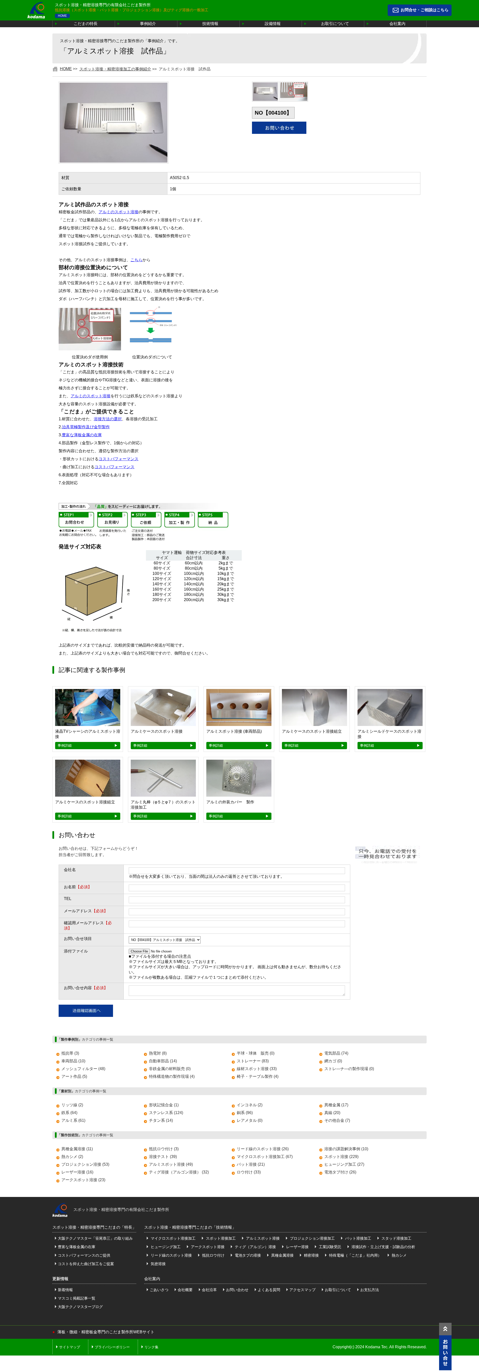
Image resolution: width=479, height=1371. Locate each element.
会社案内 (397, 23)
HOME (62, 15)
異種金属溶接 (282, 1255)
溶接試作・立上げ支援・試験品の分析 (383, 1247)
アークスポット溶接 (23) (83, 1180)
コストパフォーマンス (118, 459)
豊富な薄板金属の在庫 (82, 435)
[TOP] (445, 1329)
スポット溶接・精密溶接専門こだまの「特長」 (94, 1227)
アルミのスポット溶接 (118, 212)
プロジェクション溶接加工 (312, 1238)
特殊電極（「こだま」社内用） (354, 1255)
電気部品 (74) (336, 1053)
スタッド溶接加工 (395, 1238)
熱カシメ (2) (72, 1156)
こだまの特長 (86, 23)
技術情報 (210, 23)
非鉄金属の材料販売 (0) (170, 1069)
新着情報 (65, 1290)
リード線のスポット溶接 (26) (263, 1149)
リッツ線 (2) (72, 1105)
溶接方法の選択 (108, 419)
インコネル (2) (249, 1105)
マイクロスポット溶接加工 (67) (265, 1156)
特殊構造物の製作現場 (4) (172, 1076)
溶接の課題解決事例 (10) (346, 1149)
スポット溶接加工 (220, 1238)
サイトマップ (69, 1347)
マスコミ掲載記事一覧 (76, 1298)
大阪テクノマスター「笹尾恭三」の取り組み (95, 1238)
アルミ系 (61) (73, 1120)
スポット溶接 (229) (341, 1156)
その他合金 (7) (337, 1120)
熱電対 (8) (158, 1053)
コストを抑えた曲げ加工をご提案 (86, 1264)
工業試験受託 (329, 1247)
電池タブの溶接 (247, 1255)
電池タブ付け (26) (340, 1172)
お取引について (335, 23)
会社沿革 (209, 1290)
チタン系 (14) (161, 1120)
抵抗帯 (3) (70, 1053)
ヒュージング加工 (165, 1247)
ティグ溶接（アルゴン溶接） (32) (179, 1172)
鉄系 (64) (69, 1113)
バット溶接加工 (357, 1238)
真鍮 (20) (332, 1113)
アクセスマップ (302, 1290)
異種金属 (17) (336, 1105)
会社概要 (185, 1290)
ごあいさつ (159, 1290)
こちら (136, 260)
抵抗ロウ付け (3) (164, 1149)
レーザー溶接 (297, 1247)
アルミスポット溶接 (262, 1238)
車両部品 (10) (73, 1061)
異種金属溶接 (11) (77, 1149)
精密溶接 (311, 1255)
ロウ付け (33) (249, 1172)
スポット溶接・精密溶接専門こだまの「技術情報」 (190, 1227)
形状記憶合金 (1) (164, 1105)
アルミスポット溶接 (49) (171, 1164)
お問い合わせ (237, 1290)
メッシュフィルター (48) (83, 1069)
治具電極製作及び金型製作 (86, 427)
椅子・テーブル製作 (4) (257, 1076)
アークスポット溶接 (207, 1247)
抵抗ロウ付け (213, 1255)
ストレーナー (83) (253, 1061)
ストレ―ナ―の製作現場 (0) (349, 1069)
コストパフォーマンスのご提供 (84, 1255)
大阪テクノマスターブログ (80, 1307)
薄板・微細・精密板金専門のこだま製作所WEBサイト (105, 1332)
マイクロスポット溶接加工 (173, 1238)
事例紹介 (148, 23)
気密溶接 (158, 1264)
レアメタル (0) (249, 1120)
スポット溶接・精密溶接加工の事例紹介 (115, 69)
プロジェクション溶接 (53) (85, 1164)
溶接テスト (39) (163, 1156)
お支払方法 (369, 1290)
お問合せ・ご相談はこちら (425, 10)
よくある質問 (269, 1290)
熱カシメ (399, 1255)
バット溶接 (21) (251, 1164)
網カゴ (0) (333, 1061)
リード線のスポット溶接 (171, 1255)
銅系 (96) (245, 1113)
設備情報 (273, 23)
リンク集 (151, 1347)
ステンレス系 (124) (166, 1113)
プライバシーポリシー (112, 1347)
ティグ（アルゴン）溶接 (255, 1247)
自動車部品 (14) (163, 1061)
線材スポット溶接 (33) (257, 1069)
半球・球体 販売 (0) (255, 1053)
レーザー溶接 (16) (77, 1172)
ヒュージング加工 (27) (344, 1164)
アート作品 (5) (74, 1076)
